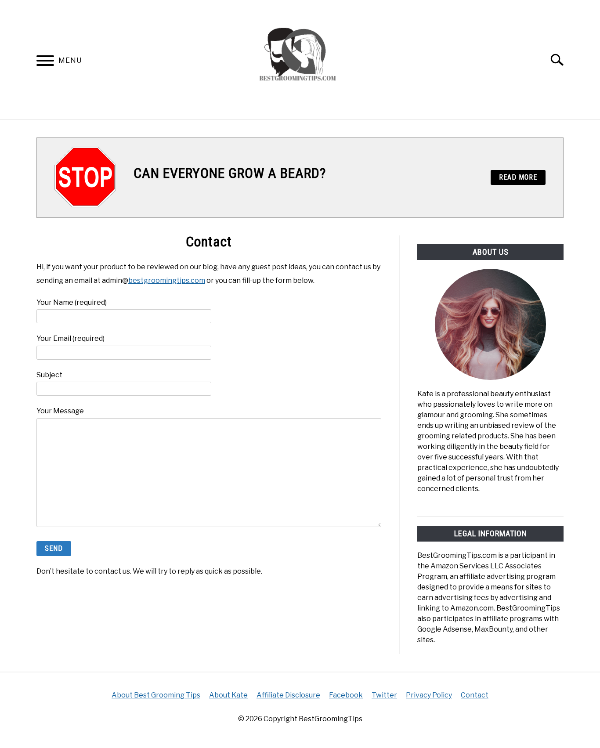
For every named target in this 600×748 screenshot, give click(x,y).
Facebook (346, 695)
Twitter (384, 695)
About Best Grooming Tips (156, 695)
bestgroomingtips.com (166, 280)
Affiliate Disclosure (288, 695)
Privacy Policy (429, 695)
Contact (474, 695)
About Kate (228, 695)
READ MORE (518, 177)
